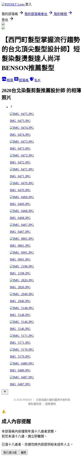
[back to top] (5, 392)
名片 (37, 80)
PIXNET (27, 399)
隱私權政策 (34, 403)
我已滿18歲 (10, 452)
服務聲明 (50, 403)
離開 (23, 452)
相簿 (10, 80)
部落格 (24, 80)
